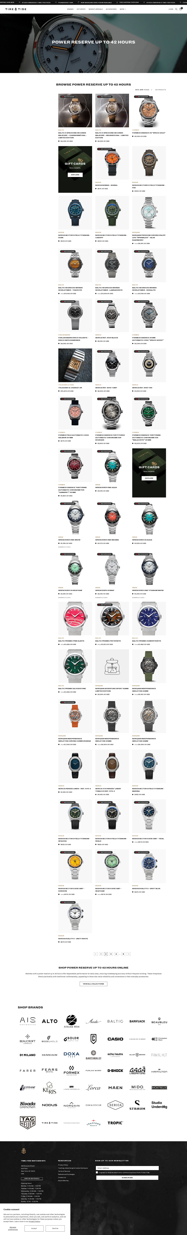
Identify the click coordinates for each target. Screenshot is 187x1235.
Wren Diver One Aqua (106, 487)
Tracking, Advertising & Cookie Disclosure (73, 1168)
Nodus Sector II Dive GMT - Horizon (71, 890)
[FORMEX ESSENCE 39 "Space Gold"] (149, 110)
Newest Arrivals (96, 9)
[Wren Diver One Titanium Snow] (149, 568)
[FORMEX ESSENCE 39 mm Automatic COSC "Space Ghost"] (149, 315)
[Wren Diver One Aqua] (112, 465)
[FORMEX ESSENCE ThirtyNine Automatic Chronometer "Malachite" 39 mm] (149, 413)
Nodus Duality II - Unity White (73, 938)
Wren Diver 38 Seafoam (70, 590)
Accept (34, 1228)
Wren (97, 484)
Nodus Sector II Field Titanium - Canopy (111, 236)
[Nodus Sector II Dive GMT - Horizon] (75, 866)
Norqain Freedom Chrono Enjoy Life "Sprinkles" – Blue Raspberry (148, 237)
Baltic (61, 130)
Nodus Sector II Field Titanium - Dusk (74, 236)
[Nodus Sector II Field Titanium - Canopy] (112, 213)
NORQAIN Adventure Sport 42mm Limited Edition (111, 690)
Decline (55, 1228)
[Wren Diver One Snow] (75, 517)
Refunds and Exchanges (66, 1174)
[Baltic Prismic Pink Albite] (75, 618)
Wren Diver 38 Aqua (142, 540)
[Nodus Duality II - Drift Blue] (149, 866)
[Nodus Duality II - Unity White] (75, 916)
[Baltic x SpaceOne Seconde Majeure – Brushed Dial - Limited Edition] (112, 110)
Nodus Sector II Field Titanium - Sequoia (74, 840)
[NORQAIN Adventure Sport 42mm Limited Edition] (112, 666)
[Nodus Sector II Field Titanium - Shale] (112, 816)
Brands (70, 9)
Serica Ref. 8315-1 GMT (106, 388)
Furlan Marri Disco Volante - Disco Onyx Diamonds (73, 339)
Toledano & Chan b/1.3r (70, 388)
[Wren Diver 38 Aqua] (149, 517)
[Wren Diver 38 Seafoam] (75, 568)
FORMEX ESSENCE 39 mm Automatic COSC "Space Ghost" (148, 339)
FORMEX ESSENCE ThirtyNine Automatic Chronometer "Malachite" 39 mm (146, 437)
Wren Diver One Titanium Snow (148, 590)
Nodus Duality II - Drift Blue (146, 888)
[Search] (176, 9)
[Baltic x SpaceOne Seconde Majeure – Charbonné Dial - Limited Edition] (75, 110)
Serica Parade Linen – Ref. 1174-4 (74, 788)
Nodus (98, 182)
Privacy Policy (34, 1221)
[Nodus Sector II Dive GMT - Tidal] (149, 816)
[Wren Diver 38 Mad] (112, 568)
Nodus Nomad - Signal (106, 185)
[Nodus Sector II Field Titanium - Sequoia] (75, 816)
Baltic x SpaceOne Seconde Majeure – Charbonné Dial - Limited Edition (72, 135)
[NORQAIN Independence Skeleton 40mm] (149, 666)
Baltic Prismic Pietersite (108, 641)
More (122, 9)
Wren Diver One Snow (69, 540)
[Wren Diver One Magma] (112, 517)
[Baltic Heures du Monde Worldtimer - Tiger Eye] (75, 265)
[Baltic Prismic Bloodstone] (75, 666)
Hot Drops (81, 9)
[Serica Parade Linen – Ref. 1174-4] (75, 766)
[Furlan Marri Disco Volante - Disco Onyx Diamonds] (75, 315)
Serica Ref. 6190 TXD (142, 388)
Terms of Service (64, 1171)
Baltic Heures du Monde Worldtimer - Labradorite (109, 289)
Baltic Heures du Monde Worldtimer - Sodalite (144, 289)
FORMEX (135, 130)
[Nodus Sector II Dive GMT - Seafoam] (112, 866)
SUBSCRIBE (127, 1178)
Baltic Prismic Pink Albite (71, 641)
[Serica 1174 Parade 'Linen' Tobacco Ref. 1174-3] (112, 766)
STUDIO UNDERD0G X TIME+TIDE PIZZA (140, 2)
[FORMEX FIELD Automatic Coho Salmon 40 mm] (75, 413)
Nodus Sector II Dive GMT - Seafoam (108, 890)
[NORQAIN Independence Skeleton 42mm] (149, 716)
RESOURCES (64, 1161)
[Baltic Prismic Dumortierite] (149, 618)
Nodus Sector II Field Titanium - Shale (111, 840)
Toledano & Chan (66, 385)
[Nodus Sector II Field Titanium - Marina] (149, 766)
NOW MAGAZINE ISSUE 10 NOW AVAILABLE (75, 2)
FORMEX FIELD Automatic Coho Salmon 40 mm (73, 436)
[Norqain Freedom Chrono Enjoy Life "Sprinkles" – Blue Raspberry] (149, 213)
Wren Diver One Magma (107, 540)
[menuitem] (70, 9)
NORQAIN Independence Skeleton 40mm (144, 690)
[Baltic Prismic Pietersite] (112, 618)
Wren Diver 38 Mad (104, 590)
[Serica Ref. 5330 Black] (112, 315)
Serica (98, 335)
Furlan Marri (64, 335)
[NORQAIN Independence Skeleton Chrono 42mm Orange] (75, 716)
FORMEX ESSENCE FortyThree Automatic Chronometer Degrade (110, 437)
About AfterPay (63, 1180)
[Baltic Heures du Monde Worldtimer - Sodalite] (149, 265)
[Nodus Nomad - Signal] (112, 163)
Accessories (111, 9)
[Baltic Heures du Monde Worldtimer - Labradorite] (112, 265)
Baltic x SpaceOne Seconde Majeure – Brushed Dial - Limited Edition (111, 135)
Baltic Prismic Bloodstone (72, 688)
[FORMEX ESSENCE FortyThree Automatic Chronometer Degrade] (112, 413)
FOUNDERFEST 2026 (45, 2)
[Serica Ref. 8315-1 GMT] (112, 365)
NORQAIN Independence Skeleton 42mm (144, 740)
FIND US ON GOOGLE (31, 1178)
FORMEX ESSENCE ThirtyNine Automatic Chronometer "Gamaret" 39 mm (72, 490)
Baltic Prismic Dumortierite (146, 641)
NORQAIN (136, 232)
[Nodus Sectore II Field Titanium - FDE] (149, 163)
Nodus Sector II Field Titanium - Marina (148, 790)
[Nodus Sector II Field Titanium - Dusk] (75, 213)
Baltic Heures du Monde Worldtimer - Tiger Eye (70, 289)
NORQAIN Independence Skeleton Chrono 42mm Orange (74, 740)
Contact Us (62, 1177)
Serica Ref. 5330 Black (106, 338)
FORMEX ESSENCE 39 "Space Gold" (148, 133)
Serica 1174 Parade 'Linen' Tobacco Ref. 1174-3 (108, 790)
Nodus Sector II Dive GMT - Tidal (148, 838)
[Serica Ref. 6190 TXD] (149, 365)
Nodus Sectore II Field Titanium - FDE (148, 186)
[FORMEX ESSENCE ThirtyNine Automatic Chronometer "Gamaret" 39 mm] (75, 465)
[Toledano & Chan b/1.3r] (75, 365)
